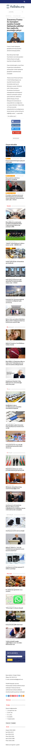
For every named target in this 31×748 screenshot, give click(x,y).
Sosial (13, 175)
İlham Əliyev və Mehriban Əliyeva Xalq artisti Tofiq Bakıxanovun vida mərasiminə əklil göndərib (15, 363)
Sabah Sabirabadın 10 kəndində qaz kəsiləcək (15, 262)
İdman (8, 158)
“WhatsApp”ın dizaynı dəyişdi (14, 608)
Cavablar (13, 723)
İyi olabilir (9, 716)
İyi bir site (9, 712)
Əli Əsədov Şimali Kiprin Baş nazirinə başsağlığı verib (14, 487)
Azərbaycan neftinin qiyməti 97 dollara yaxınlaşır (15, 567)
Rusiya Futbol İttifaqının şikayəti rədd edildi (15, 161)
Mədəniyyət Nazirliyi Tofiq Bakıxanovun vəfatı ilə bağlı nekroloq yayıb (14, 382)
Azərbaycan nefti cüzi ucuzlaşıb (15, 531)
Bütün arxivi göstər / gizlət (12, 744)
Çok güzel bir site (11, 710)
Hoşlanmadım (11, 718)
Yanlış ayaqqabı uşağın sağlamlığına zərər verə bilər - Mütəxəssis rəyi (14, 643)
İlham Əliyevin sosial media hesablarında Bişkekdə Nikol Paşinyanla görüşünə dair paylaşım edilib (14, 224)
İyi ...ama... (9, 714)
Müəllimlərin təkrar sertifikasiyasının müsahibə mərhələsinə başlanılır (13, 406)
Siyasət (13, 193)
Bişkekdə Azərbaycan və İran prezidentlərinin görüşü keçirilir (15, 469)
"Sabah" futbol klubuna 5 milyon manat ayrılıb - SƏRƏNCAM (15, 244)
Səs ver (8, 723)
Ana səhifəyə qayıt (12, 116)
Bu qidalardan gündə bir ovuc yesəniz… (14, 590)
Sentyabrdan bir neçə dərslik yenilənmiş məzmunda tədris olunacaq (14, 446)
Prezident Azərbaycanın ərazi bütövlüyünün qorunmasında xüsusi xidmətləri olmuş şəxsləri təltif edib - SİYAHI (15, 197)
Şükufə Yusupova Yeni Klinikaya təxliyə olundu (15, 344)
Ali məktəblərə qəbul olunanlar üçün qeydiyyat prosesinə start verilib (15, 426)
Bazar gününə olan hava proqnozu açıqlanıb (13, 178)
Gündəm (9, 175)
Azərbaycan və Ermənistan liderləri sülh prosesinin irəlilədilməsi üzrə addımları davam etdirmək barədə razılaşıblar (15, 507)
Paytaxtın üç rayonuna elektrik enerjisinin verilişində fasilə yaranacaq (15, 301)
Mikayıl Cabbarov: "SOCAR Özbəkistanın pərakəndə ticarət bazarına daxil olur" (15, 549)
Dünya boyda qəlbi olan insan (14, 624)
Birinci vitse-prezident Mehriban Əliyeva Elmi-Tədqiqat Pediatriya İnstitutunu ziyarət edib (15, 320)
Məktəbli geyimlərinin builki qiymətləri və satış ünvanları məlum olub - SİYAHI (14, 281)
